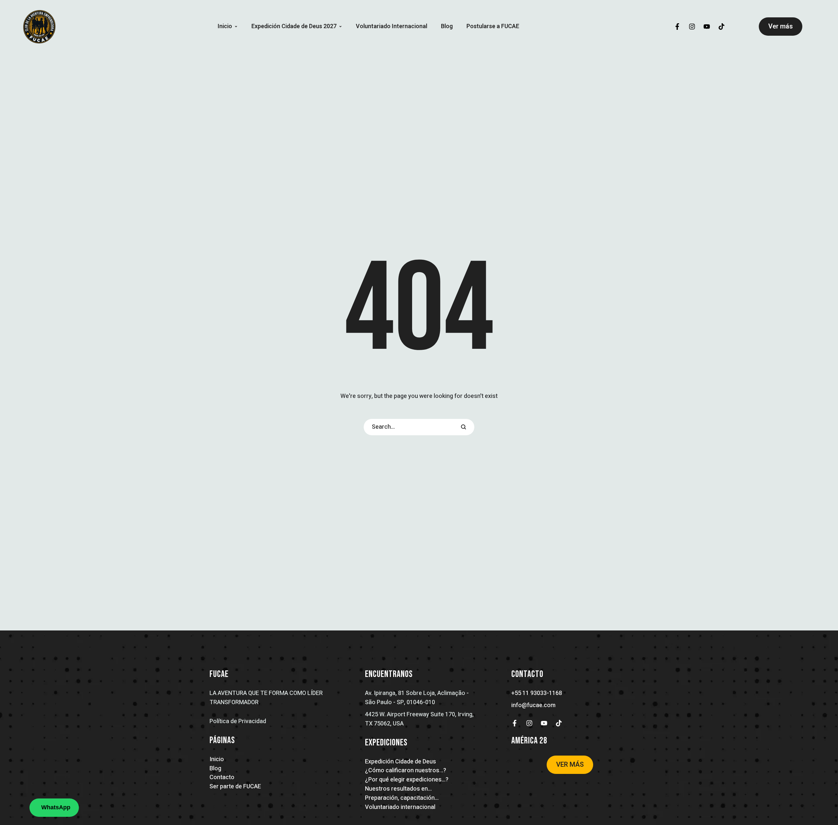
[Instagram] (692, 26)
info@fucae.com (533, 705)
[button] (236, 26)
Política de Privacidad (238, 721)
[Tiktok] (721, 26)
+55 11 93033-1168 (536, 693)
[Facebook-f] (677, 26)
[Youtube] (706, 26)
